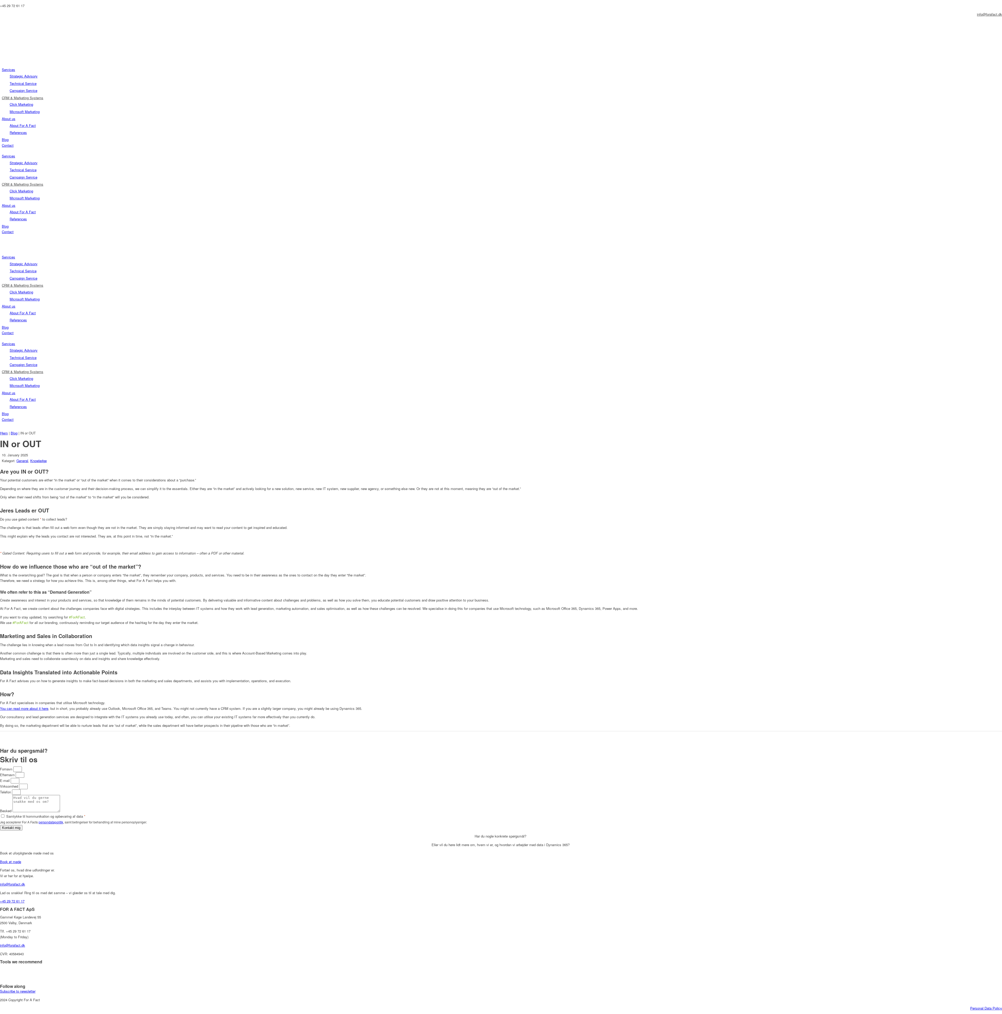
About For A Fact (23, 125)
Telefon (6, 791)
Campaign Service (23, 90)
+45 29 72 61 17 (12, 901)
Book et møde (10, 861)
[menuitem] (2, 22)
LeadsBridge (9, 969)
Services (8, 69)
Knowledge (38, 460)
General (22, 460)
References (18, 132)
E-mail (5, 780)
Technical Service (23, 83)
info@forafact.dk (989, 14)
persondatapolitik (51, 822)
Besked (6, 810)
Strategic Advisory (24, 76)
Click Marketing (21, 104)
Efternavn (8, 774)
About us (8, 118)
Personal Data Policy (986, 1008)
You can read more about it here (24, 708)
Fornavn (6, 769)
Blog (5, 139)
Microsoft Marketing (25, 111)
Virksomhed (9, 786)
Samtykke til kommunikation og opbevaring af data (45, 816)
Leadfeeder (8, 978)
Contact (8, 145)
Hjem (4, 433)
